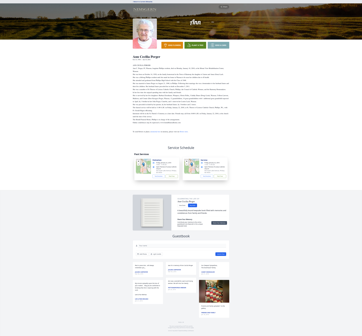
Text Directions (159, 176)
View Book (182, 205)
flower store (184, 131)
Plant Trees (172, 176)
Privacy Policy (175, 327)
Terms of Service (186, 327)
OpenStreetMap (183, 330)
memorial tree (155, 131)
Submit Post (221, 254)
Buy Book (192, 205)
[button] (143, 164)
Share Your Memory (219, 223)
